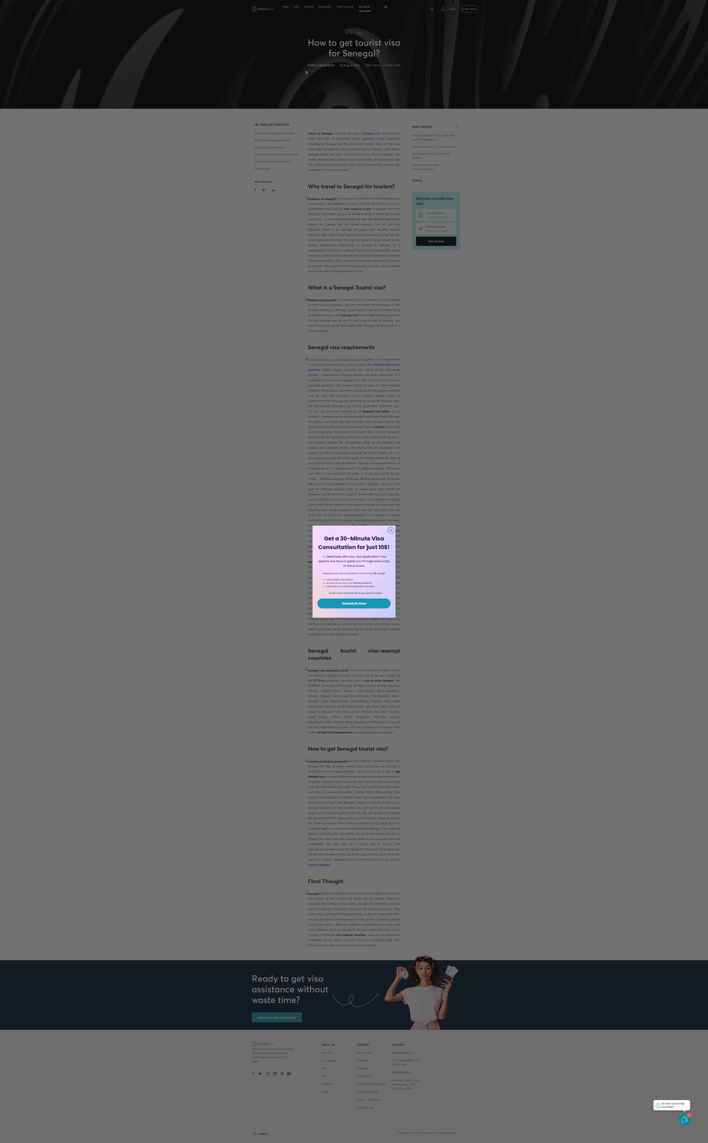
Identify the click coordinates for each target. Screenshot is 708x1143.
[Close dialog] (391, 530)
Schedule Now (354, 603)
